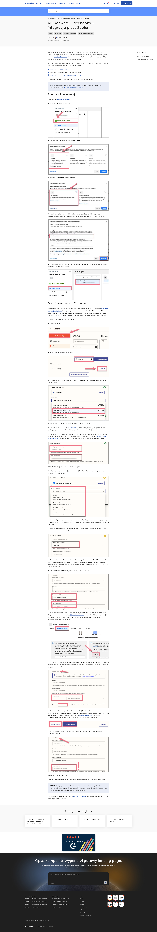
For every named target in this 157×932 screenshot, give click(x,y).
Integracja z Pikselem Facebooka (60, 69)
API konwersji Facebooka (86, 33)
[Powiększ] (130, 53)
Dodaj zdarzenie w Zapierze (145, 59)
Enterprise (70, 3)
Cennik (78, 3)
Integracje (59, 18)
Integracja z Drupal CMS (91, 819)
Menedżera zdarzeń (63, 99)
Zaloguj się (115, 3)
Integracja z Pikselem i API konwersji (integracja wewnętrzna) (68, 75)
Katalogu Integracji (79, 796)
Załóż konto (127, 3)
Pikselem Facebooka (60, 57)
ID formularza (72, 428)
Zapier (50, 33)
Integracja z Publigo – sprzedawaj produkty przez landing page (35, 821)
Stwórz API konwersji (143, 56)
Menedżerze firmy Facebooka (73, 88)
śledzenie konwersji (70, 33)
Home (49, 18)
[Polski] (107, 3)
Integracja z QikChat (62, 819)
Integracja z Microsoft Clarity (118, 820)
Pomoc (54, 18)
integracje (58, 33)
